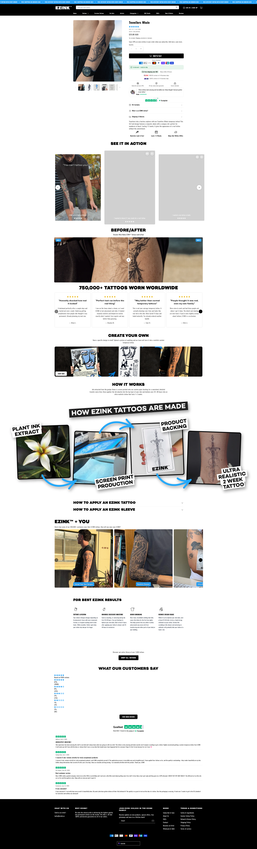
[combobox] (128, 843)
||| (128, 260)
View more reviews (128, 717)
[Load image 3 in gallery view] (96, 87)
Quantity (131, 45)
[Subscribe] (153, 820)
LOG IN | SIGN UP (192, 8)
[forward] (200, 311)
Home (74, 13)
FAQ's (157, 13)
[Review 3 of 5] (156, 98)
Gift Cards (147, 13)
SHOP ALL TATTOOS (128, 657)
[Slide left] (75, 87)
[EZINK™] (64, 8)
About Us (166, 816)
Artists (122, 13)
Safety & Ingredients (187, 813)
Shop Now (61, 374)
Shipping (138, 38)
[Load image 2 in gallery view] (89, 87)
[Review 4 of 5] (157, 98)
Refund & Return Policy (188, 819)
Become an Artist (168, 825)
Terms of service (186, 829)
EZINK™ (131, 839)
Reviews (181, 13)
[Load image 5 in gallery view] (112, 87)
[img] (128, 675)
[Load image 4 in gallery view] (104, 87)
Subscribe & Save (168, 813)
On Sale (112, 13)
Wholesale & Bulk (169, 829)
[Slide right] (120, 87)
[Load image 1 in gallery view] (81, 87)
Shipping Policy (186, 822)
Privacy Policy (185, 825)
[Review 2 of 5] (155, 98)
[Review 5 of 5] (158, 98)
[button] (134, 26)
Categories (133, 13)
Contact (165, 822)
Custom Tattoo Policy (187, 816)
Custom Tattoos (99, 13)
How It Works (169, 13)
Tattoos (84, 13)
